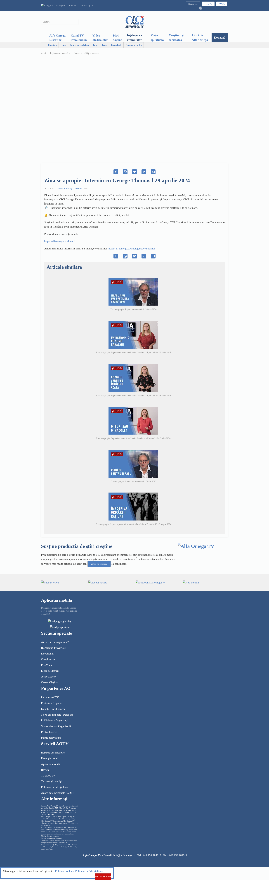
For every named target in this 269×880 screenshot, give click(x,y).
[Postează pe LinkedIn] (144, 171)
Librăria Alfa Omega (200, 37)
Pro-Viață (46, 665)
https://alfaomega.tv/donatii (59, 241)
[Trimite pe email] (153, 171)
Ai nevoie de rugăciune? (55, 642)
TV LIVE (208, 4)
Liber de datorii (50, 670)
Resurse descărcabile (53, 752)
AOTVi (222, 4)
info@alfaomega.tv (124, 855)
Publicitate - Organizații (54, 720)
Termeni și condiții (51, 781)
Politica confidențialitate (89, 871)
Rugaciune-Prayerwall (53, 647)
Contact (72, 5)
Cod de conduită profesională (51, 838)
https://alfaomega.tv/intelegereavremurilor (131, 248)
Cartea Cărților (86, 5)
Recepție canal (49, 758)
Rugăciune (193, 4)
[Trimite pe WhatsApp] (125, 171)
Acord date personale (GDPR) (58, 792)
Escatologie (116, 45)
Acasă (43, 53)
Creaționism (48, 659)
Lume (63, 45)
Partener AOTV (50, 697)
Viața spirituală (157, 37)
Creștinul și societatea (176, 37)
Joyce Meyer (48, 676)
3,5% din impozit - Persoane (57, 714)
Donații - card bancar (53, 708)
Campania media (133, 45)
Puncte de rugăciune (79, 45)
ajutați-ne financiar (99, 564)
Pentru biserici (49, 731)
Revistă (45, 769)
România (52, 45)
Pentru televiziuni (51, 737)
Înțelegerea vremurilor (134, 37)
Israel (95, 45)
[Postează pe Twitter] (134, 171)
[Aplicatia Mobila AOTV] (59, 627)
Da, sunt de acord (103, 876)
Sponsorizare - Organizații (56, 726)
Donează (219, 37)
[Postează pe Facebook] (115, 171)
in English (60, 5)
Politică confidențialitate (55, 787)
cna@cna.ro (50, 849)
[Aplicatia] (59, 621)
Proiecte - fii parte (51, 703)
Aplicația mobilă (50, 764)
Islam (104, 45)
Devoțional (47, 653)
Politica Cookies (64, 871)
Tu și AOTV (48, 775)
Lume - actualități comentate (86, 53)
